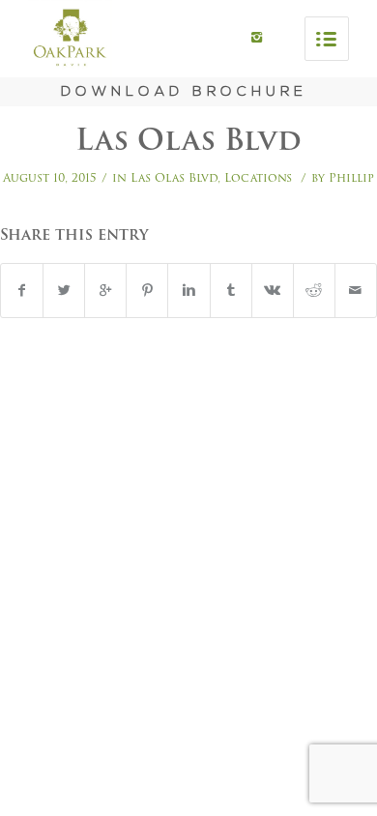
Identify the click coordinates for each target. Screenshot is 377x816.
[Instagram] (257, 37)
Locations (258, 177)
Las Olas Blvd (188, 139)
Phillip (351, 177)
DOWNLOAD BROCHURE (184, 92)
